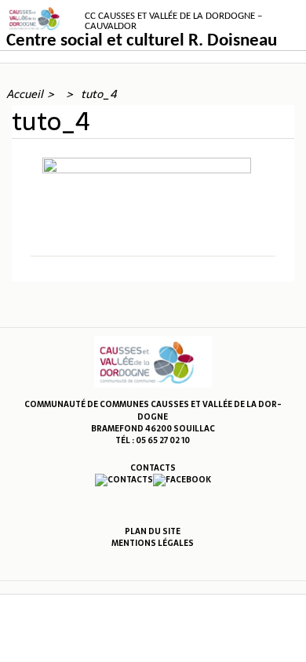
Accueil (24, 94)
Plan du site (152, 531)
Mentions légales (152, 543)
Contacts (153, 468)
